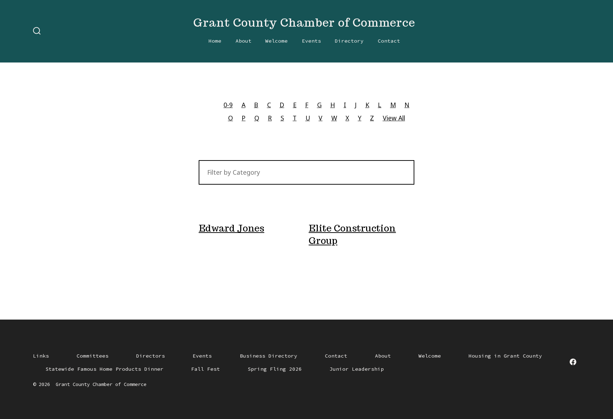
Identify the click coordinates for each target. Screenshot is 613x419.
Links (41, 356)
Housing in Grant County (505, 356)
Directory (349, 41)
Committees (93, 356)
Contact (389, 41)
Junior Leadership (357, 369)
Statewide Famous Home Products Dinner (104, 369)
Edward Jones (231, 228)
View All (394, 118)
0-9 (228, 104)
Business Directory (268, 356)
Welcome (276, 41)
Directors (150, 356)
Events (311, 41)
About (244, 41)
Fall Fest (205, 369)
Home (215, 41)
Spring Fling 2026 (275, 369)
